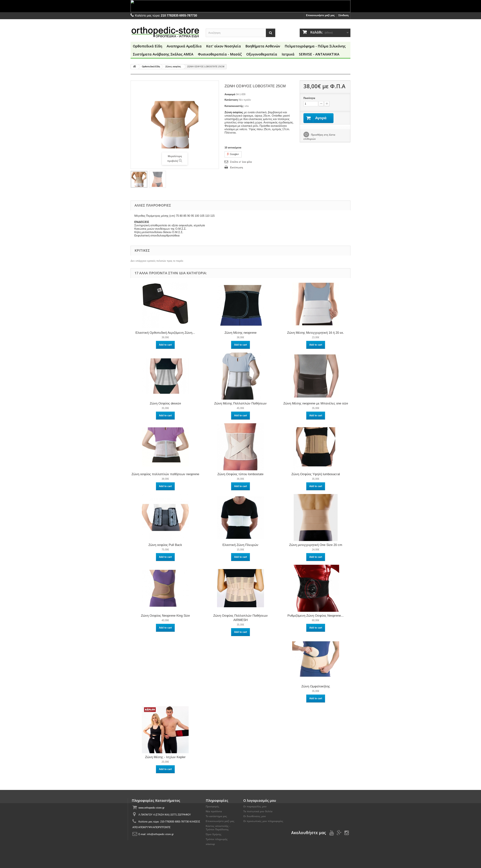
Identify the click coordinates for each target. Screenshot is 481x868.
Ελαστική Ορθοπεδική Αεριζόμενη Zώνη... (165, 332)
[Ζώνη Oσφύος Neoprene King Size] (165, 588)
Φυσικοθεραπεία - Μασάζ (220, 54)
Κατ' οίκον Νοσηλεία (223, 46)
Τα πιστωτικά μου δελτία (257, 811)
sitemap (210, 844)
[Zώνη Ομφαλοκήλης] (315, 658)
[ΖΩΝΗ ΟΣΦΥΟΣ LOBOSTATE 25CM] (139, 179)
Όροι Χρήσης (214, 834)
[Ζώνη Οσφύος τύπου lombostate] (240, 446)
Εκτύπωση (236, 167)
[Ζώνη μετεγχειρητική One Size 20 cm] (315, 517)
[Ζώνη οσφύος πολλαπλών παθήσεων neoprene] (165, 446)
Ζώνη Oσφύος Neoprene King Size (165, 615)
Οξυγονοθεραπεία (261, 54)
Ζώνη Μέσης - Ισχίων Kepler (165, 757)
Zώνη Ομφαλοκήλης (315, 686)
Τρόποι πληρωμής (217, 839)
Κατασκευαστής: (234, 106)
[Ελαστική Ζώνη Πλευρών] (240, 517)
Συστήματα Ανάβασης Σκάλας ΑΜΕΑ (163, 54)
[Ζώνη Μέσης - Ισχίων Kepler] (165, 729)
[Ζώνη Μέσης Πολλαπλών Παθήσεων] (240, 376)
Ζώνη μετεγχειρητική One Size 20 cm (315, 545)
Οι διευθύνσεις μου (254, 816)
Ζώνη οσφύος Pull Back (165, 545)
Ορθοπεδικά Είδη (147, 46)
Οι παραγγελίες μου (255, 806)
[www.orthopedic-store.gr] (165, 32)
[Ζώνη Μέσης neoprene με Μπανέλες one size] (315, 376)
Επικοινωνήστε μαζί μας (320, 15)
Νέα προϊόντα (214, 811)
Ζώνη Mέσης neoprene (240, 332)
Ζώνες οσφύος (173, 66)
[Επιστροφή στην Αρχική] (134, 66)
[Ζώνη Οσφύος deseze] (165, 376)
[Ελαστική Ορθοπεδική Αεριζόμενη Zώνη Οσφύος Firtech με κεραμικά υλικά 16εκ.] (165, 305)
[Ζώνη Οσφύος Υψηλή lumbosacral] (315, 446)
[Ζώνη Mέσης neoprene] (240, 305)
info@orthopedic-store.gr (160, 834)
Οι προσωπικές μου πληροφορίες (263, 821)
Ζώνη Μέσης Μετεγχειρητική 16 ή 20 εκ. (315, 332)
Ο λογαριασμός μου (259, 800)
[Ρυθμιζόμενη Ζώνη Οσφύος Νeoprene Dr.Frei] (315, 588)
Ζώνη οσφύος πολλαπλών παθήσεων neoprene (165, 474)
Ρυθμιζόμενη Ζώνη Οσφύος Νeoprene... (315, 615)
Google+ (234, 154)
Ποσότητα (309, 98)
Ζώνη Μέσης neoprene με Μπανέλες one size (315, 403)
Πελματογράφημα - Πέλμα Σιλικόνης (315, 46)
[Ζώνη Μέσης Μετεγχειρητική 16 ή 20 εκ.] (315, 305)
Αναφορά (230, 94)
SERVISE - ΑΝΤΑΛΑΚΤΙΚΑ (319, 54)
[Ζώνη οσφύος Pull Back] (165, 517)
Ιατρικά (288, 54)
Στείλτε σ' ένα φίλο (241, 161)
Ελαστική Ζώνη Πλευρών (240, 545)
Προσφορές (212, 806)
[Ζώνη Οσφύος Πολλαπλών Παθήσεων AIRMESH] (240, 588)
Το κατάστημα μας (216, 816)
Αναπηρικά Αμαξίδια (184, 46)
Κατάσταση (231, 99)
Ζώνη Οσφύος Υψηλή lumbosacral (315, 474)
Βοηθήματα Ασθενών (262, 46)
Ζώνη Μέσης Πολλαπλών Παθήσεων (240, 403)
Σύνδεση (343, 15)
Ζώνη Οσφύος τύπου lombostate (240, 474)
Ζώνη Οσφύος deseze (165, 403)
